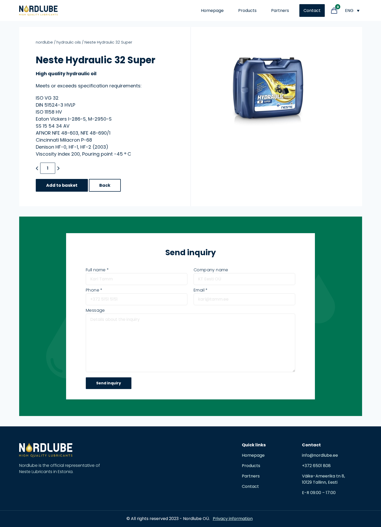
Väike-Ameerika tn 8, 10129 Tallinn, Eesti (323, 479)
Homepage (212, 10)
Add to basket (61, 185)
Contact (312, 10)
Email (199, 290)
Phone (92, 290)
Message (95, 310)
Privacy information (233, 519)
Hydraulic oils (69, 42)
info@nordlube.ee (320, 455)
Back (104, 185)
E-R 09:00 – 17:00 (319, 493)
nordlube (44, 42)
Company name (211, 270)
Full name (96, 270)
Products (247, 10)
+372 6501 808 (316, 466)
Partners (280, 10)
